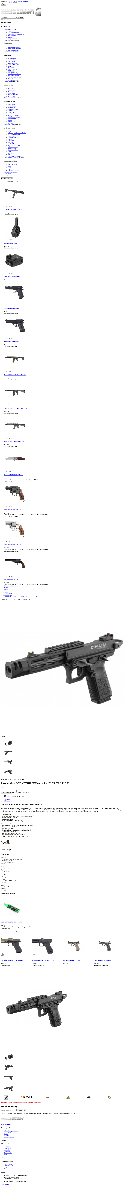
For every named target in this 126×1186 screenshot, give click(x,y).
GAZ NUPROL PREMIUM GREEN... (12, 922)
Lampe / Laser (11, 104)
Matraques (10, 37)
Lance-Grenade (12, 118)
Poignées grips (11, 121)
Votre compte (5, 1124)
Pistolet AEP (11, 91)
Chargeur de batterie (13, 112)
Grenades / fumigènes (13, 170)
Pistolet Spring (11, 90)
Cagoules (10, 142)
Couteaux (10, 31)
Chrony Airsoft (12, 106)
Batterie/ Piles (11, 110)
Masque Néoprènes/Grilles (15, 145)
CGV (5, 1167)
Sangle (9, 151)
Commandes (7, 1132)
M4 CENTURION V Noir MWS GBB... (15, 408)
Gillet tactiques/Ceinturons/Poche (17, 133)
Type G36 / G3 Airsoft (14, 75)
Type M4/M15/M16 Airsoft (15, 77)
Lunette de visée (12, 107)
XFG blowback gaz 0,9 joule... (72, 960)
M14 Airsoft (11, 67)
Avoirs (6, 1134)
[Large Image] (12, 1121)
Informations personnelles (11, 1131)
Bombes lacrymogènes (14, 32)
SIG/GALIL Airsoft (13, 63)
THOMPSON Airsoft (13, 80)
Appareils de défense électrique (16, 34)
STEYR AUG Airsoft (13, 64)
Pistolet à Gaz (11, 96)
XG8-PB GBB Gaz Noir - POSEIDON (43, 960)
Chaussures (11, 136)
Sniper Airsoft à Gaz (13, 50)
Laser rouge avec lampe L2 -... (13, 276)
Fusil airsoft (7, 1146)
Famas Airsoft (11, 61)
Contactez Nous (8, 1165)
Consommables (8, 1153)
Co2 (9, 169)
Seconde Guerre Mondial (14, 74)
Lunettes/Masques (12, 143)
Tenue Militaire (12, 148)
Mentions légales (8, 1168)
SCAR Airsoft (11, 66)
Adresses (6, 1135)
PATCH (10, 154)
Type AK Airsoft (12, 69)
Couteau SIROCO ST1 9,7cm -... (13, 475)
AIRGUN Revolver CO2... (11, 579)
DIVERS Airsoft (12, 72)
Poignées (10, 120)
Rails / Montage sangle (14, 117)
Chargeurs (7, 1151)
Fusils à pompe (12, 58)
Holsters (10, 139)
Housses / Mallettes (13, 150)
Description (7, 799)
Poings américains (12, 38)
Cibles (9, 167)
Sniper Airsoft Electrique (14, 48)
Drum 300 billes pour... (10, 243)
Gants (9, 131)
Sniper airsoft (7, 1148)
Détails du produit (9, 801)
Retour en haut (5, 1184)
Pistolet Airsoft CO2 (13, 88)
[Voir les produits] (6, 1099)
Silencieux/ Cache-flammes (15, 115)
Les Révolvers (11, 93)
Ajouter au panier (6, 792)
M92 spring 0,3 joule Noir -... (12, 341)
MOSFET (10, 123)
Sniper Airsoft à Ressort (14, 47)
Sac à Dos (10, 153)
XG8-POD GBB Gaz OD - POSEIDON (12, 960)
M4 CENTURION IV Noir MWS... (14, 441)
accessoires (7, 1150)
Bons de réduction (9, 1137)
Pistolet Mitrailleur (12, 94)
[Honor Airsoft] (22, 16)
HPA (5, 1154)
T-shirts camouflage (13, 147)
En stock (3, 851)
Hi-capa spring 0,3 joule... (11, 308)
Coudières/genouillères (14, 134)
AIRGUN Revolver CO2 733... (13, 509)
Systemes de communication (15, 156)
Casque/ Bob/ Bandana (14, 137)
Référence (4, 849)
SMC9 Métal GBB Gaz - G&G (13, 210)
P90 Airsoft (11, 71)
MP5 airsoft (11, 78)
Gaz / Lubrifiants (12, 164)
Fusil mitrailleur (12, 60)
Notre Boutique (8, 1164)
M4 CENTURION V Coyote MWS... (15, 375)
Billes (9, 166)
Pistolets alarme (12, 35)
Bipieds (10, 113)
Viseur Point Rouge (13, 109)
